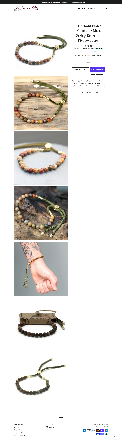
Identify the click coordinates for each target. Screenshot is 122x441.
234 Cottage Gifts (103, 424)
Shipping (86, 55)
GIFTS (91, 9)
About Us (16, 427)
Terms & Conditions (20, 435)
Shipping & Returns (19, 433)
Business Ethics (18, 424)
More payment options (97, 74)
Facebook (51, 424)
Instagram (51, 427)
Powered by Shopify (102, 427)
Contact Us (17, 430)
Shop (80, 9)
